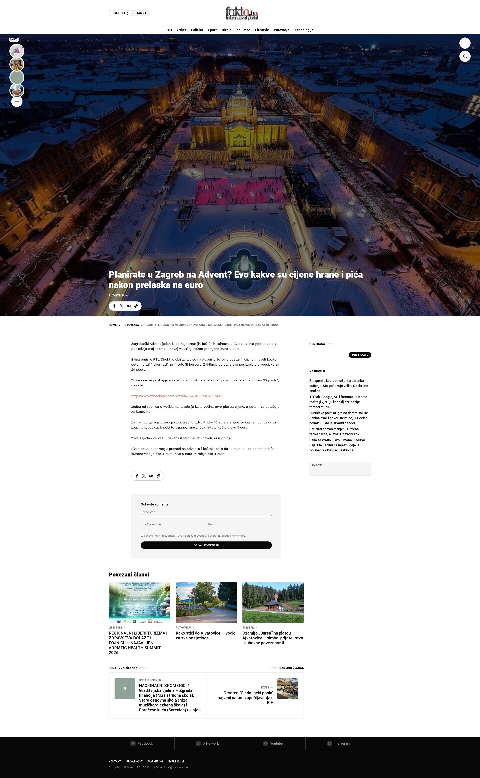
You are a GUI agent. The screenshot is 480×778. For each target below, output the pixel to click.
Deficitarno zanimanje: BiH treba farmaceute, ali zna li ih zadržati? (334, 432)
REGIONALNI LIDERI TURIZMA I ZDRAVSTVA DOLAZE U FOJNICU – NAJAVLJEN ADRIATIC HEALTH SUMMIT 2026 (138, 643)
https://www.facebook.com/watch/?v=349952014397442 (176, 396)
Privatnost (134, 762)
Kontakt (115, 762)
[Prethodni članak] (125, 688)
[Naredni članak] (287, 688)
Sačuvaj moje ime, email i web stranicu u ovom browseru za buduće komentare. (195, 535)
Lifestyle (115, 628)
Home (113, 325)
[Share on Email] (128, 306)
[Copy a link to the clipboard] (136, 306)
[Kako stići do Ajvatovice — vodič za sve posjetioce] (206, 602)
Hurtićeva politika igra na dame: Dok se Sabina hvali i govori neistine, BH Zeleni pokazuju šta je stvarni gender (338, 418)
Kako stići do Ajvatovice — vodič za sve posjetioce (206, 635)
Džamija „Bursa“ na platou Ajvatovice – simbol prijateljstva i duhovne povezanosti (272, 638)
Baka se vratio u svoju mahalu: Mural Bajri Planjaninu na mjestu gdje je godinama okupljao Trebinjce (337, 445)
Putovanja (116, 296)
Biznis (265, 688)
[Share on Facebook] (114, 306)
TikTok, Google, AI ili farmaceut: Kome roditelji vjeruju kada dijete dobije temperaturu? (338, 402)
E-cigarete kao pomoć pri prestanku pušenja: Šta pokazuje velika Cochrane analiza (338, 385)
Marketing (155, 762)
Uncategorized (150, 680)
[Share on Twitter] (121, 306)
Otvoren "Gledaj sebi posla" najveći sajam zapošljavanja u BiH (246, 698)
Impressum (176, 762)
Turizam (248, 628)
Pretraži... (360, 355)
